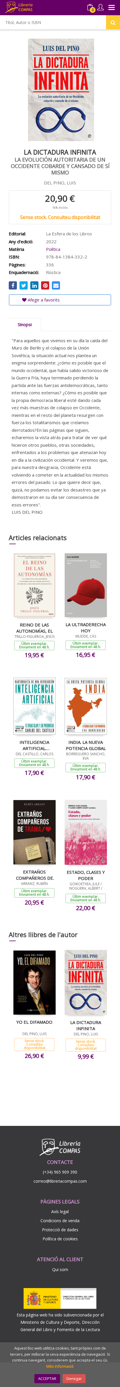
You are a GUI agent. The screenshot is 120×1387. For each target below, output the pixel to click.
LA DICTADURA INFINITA (85, 1025)
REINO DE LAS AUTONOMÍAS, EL (34, 627)
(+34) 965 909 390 (60, 1172)
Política (53, 249)
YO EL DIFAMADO (34, 1022)
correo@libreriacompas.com (60, 1181)
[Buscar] (113, 22)
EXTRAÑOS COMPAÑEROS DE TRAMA (34, 875)
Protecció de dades (60, 1229)
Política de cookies (60, 1239)
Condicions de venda (60, 1220)
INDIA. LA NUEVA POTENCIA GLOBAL (86, 745)
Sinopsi (25, 324)
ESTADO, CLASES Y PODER (86, 875)
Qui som (60, 1269)
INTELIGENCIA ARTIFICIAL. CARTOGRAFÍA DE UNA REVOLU (34, 745)
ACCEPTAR (47, 1378)
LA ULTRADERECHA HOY (86, 627)
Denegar (74, 1378)
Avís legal (60, 1211)
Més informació (60, 1366)
